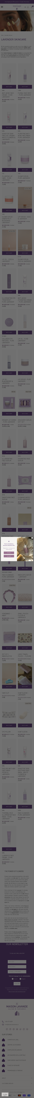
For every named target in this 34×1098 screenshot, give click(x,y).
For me (8, 552)
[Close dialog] (32, 538)
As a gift (9, 556)
